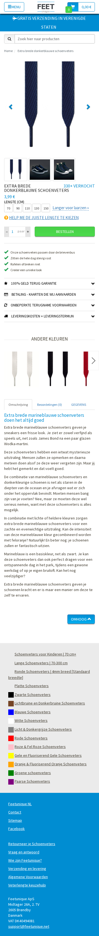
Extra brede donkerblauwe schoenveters (45, 51)
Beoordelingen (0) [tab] (49, 404)
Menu (16, 6)
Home (8, 51)
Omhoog (79, 619)
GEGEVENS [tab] (78, 404)
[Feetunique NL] (46, 7)
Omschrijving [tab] (18, 404)
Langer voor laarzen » (71, 207)
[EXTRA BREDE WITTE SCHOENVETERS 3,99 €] (22, 369)
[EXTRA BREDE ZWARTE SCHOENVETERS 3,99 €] (58, 369)
